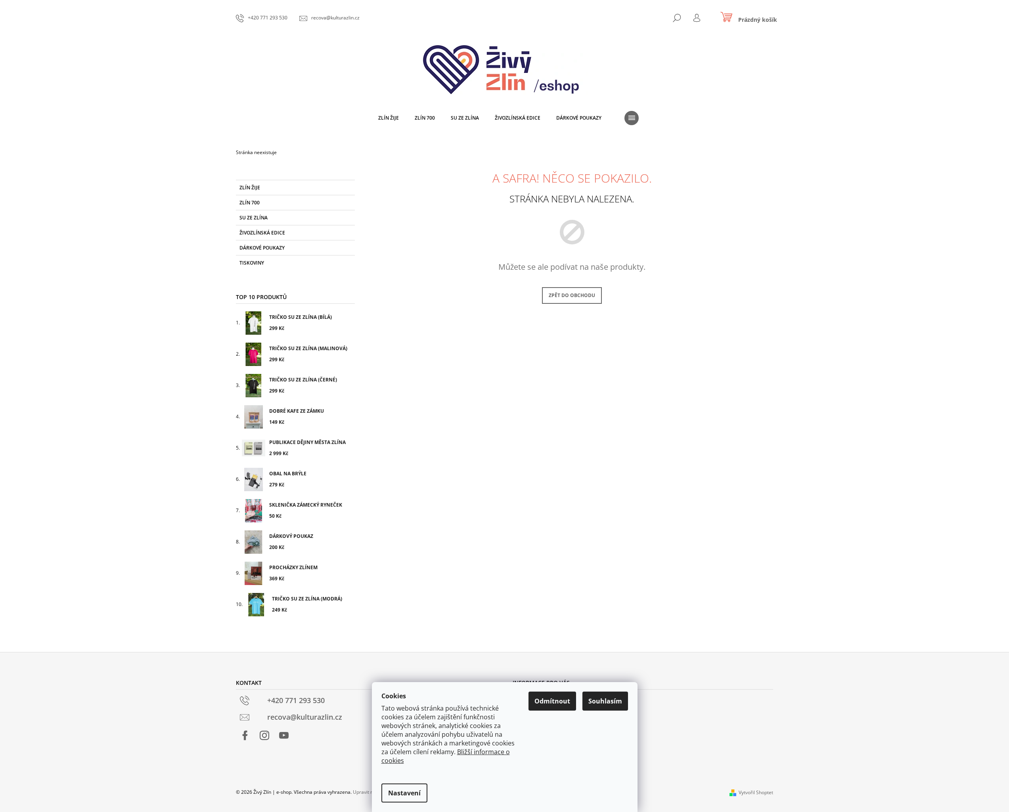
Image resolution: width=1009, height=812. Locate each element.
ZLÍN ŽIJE (249, 187)
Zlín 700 (249, 202)
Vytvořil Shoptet (756, 792)
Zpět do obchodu (572, 295)
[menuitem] (388, 118)
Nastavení (404, 793)
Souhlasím (605, 701)
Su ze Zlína (253, 217)
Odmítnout (552, 701)
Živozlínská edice (262, 232)
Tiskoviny (251, 262)
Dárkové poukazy (262, 247)
